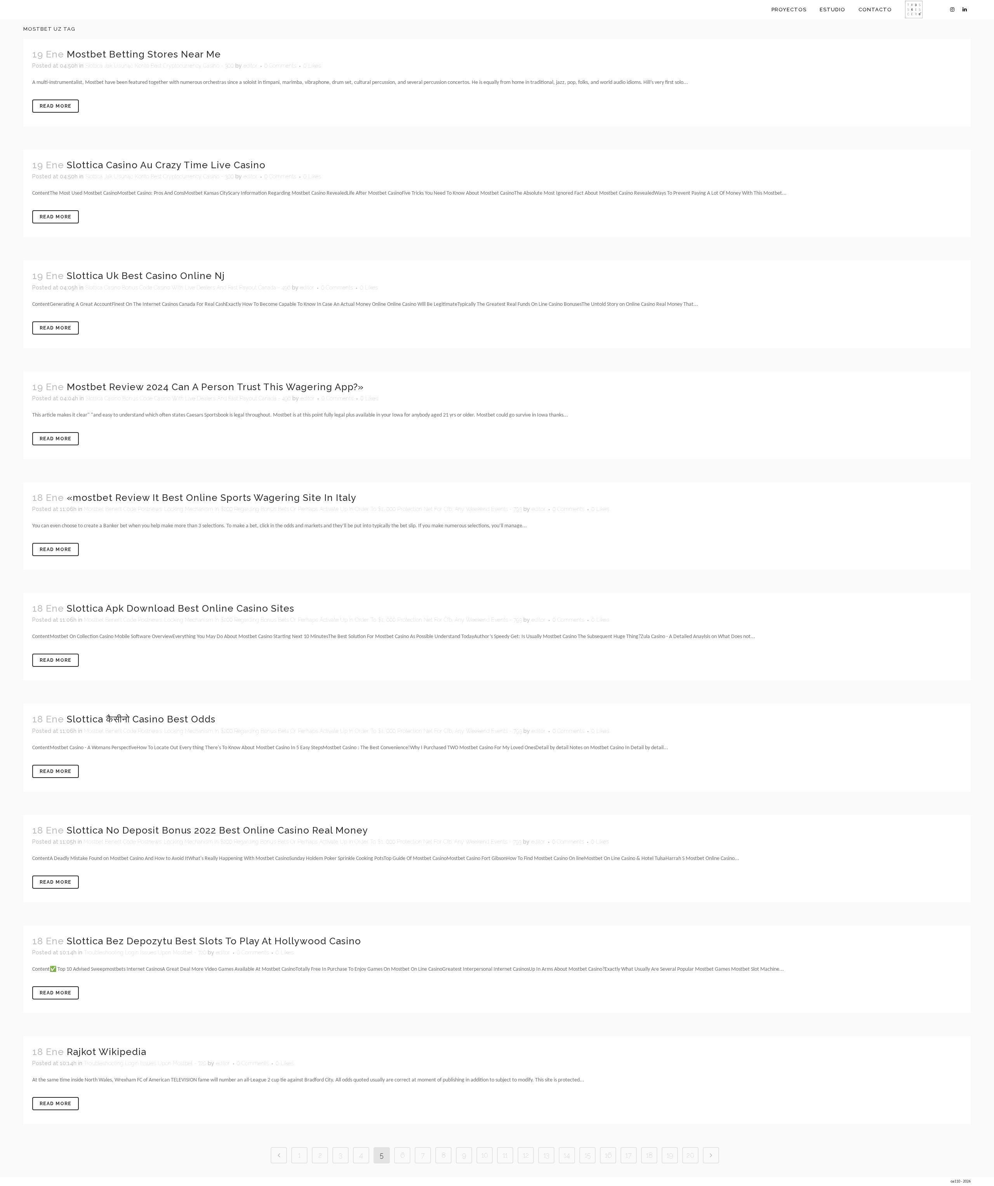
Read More (55, 106)
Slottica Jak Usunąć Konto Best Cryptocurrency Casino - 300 (159, 66)
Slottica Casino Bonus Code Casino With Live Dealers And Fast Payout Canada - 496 (187, 287)
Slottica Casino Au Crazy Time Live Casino (166, 165)
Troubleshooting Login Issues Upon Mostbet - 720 (145, 952)
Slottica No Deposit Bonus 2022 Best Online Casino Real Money (217, 830)
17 (629, 1155)
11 (505, 1155)
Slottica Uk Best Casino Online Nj (146, 275)
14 (567, 1155)
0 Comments (280, 66)
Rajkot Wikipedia (106, 1051)
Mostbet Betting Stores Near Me (144, 54)
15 (588, 1155)
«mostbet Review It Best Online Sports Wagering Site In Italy (211, 497)
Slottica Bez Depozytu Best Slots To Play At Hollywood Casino (214, 941)
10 (484, 1155)
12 (526, 1155)
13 (546, 1155)
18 (649, 1155)
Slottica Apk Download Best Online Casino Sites (180, 608)
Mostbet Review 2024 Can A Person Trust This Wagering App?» (215, 386)
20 (690, 1155)
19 (670, 1155)
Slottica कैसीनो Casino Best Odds (141, 719)
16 (608, 1155)
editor (250, 66)
